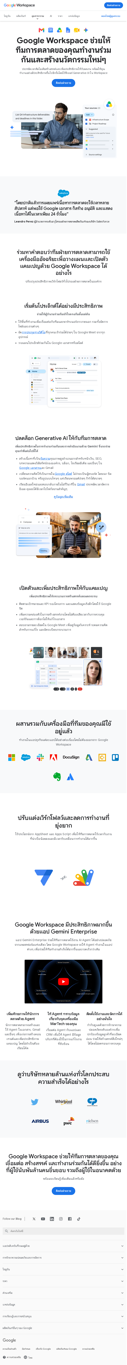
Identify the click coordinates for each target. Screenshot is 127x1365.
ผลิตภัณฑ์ (21, 16)
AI (51, 16)
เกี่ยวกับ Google (43, 1352)
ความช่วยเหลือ (88, 1352)
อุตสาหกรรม (38, 16)
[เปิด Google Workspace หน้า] (20, 5)
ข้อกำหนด (26, 1352)
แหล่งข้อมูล (74, 16)
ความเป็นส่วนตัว (9, 1352)
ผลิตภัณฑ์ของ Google (66, 1352)
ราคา (60, 16)
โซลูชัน (7, 16)
